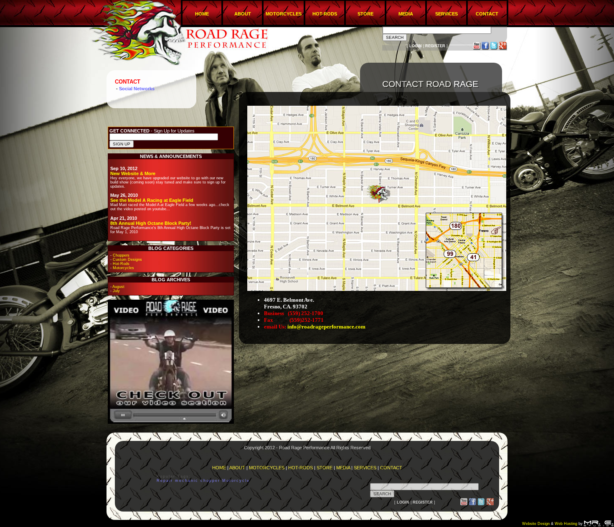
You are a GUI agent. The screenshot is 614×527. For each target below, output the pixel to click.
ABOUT (242, 13)
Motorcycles (123, 268)
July (116, 291)
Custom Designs (127, 259)
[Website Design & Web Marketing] (598, 523)
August (118, 287)
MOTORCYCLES (284, 13)
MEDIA (405, 13)
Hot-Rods (121, 264)
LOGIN (415, 46)
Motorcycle (236, 481)
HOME (202, 13)
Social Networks (137, 88)
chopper (210, 481)
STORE (365, 13)
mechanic (187, 481)
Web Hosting (566, 524)
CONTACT (487, 13)
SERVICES (446, 13)
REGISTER (435, 46)
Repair (165, 481)
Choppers (121, 255)
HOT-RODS (324, 13)
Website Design (536, 524)
